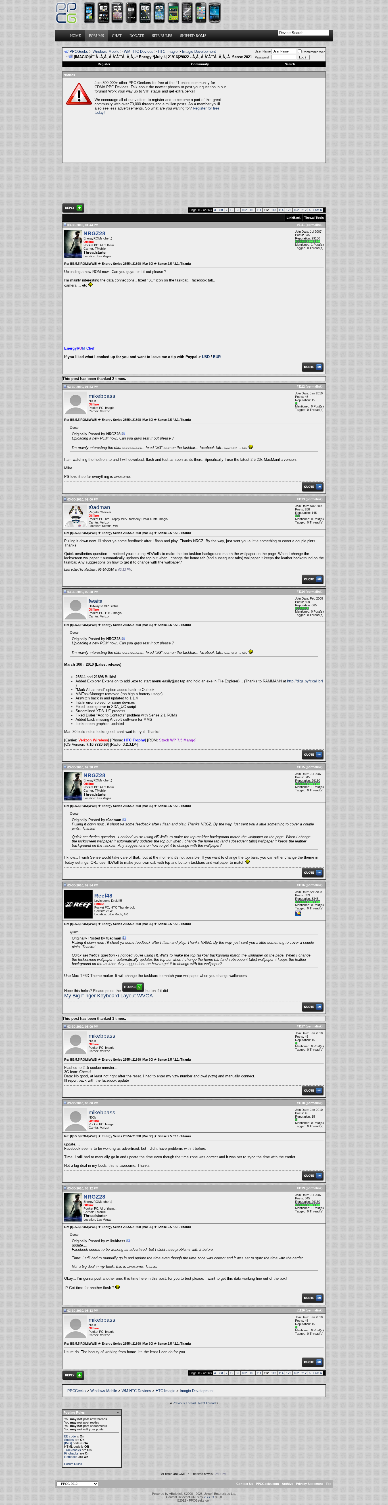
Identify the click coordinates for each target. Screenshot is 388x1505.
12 (231, 210)
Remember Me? (314, 52)
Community (200, 64)
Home (75, 35)
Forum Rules (73, 1464)
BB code (70, 1436)
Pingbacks (71, 1453)
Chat (117, 35)
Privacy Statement (309, 1483)
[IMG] (68, 1443)
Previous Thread (184, 1403)
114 (281, 210)
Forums (96, 35)
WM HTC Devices (138, 51)
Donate (137, 35)
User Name (263, 51)
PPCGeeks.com (267, 1483)
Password (262, 57)
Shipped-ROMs (193, 35)
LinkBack (294, 217)
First (218, 210)
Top (328, 1483)
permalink (314, 224)
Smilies (69, 1439)
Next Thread (207, 1403)
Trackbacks (72, 1450)
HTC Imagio (168, 51)
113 (273, 210)
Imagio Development (199, 51)
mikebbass (102, 396)
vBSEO (209, 1497)
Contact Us (244, 1483)
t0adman (99, 507)
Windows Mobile (106, 51)
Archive (287, 1483)
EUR (217, 357)
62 (237, 210)
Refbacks (71, 1456)
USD (206, 357)
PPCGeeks (79, 51)
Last (317, 210)
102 (244, 210)
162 (296, 210)
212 (303, 210)
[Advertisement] (275, 120)
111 (259, 210)
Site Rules (162, 35)
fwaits (96, 601)
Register (104, 64)
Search (290, 64)
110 (251, 210)
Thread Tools (314, 217)
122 (288, 210)
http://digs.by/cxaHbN (305, 681)
